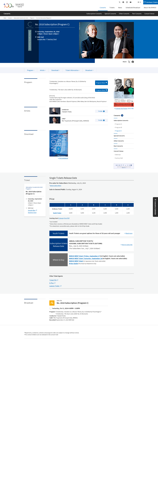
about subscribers (55, 185)
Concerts (103, 7)
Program (30, 70)
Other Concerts (124, 13)
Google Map (41, 39)
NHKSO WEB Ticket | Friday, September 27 (84, 256)
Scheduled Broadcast (133, 7)
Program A (118, 124)
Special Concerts (110, 13)
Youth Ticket (57, 213)
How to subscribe (127, 245)
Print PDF (67, 218)
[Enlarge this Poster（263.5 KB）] (124, 92)
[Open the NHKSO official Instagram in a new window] (127, 2)
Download (54, 70)
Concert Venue (149, 13)
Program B (118, 127)
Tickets (112, 7)
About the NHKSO (150, 7)
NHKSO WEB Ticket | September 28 (85, 258)
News (120, 7)
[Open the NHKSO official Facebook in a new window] (123, 2)
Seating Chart (52, 39)
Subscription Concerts (94, 13)
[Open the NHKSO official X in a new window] (119, 2)
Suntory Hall (119, 158)
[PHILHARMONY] (59, 143)
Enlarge (61, 218)
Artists (42, 70)
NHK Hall (118, 155)
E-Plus (51, 283)
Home (5, 18)
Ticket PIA (52, 280)
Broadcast (88, 70)
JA (140, 2)
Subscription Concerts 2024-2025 (21, 18)
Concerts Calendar (155, 208)
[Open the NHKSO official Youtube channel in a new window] (130, 2)
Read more (129, 233)
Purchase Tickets (152, 2)
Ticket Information (71, 70)
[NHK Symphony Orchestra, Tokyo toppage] (14, 5)
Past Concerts (136, 13)
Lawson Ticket (54, 286)
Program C (32, 18)
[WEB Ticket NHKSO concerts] (124, 166)
